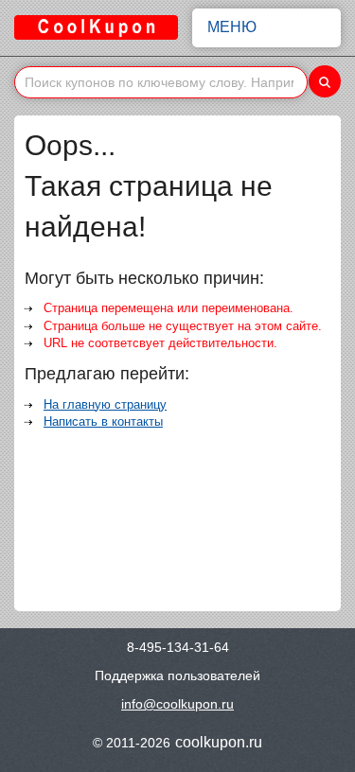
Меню (232, 27)
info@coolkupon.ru (177, 703)
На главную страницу (105, 404)
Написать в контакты (103, 421)
